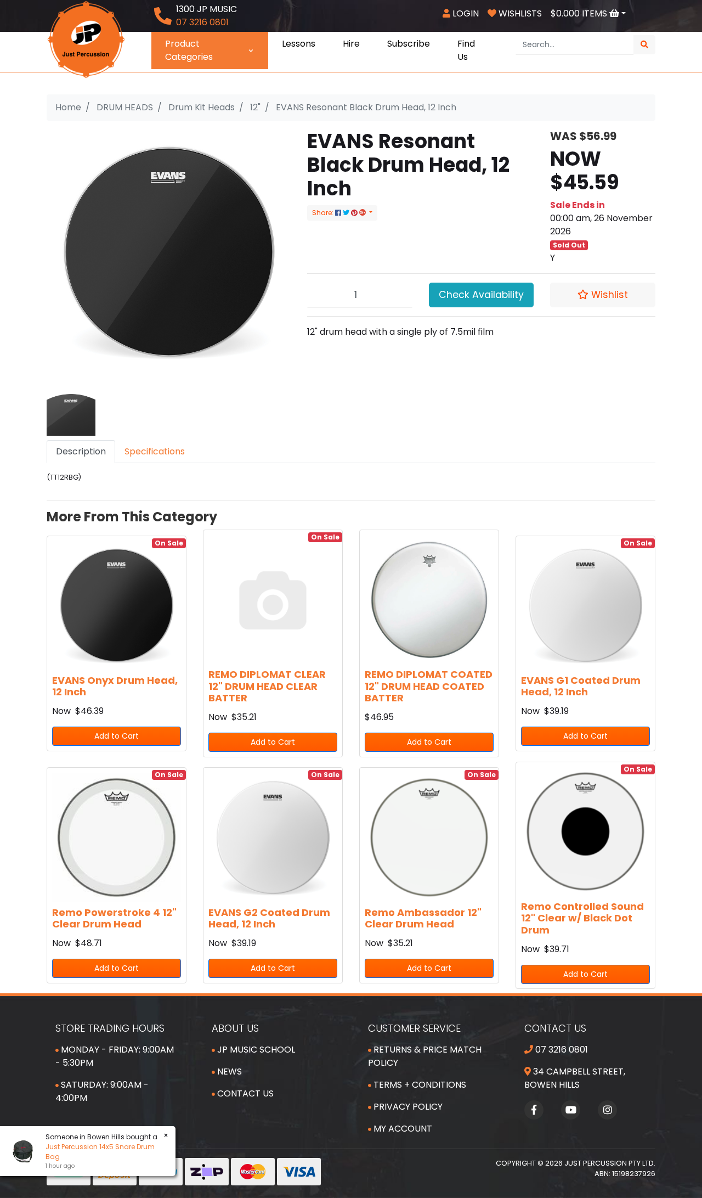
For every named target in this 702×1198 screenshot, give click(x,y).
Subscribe (408, 43)
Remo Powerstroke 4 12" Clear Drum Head (114, 918)
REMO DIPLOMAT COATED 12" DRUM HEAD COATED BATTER (428, 686)
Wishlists (519, 13)
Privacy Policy (407, 1106)
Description (81, 451)
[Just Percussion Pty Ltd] (86, 38)
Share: (323, 212)
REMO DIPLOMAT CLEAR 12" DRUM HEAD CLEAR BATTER (267, 686)
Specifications (154, 451)
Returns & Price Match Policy (425, 1056)
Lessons (298, 43)
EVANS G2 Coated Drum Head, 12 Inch (269, 918)
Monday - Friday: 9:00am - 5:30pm (114, 1056)
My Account (401, 1128)
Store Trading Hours (110, 1028)
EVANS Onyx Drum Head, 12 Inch (115, 686)
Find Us (466, 50)
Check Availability (481, 294)
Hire (351, 43)
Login (464, 13)
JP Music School (255, 1049)
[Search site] (644, 44)
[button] (602, 295)
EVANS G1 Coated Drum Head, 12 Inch (581, 686)
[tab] (81, 451)
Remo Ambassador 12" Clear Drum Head (423, 918)
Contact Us (244, 1093)
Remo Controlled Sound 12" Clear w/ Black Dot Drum (582, 918)
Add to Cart (116, 735)
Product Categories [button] (189, 50)
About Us (235, 1028)
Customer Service (414, 1028)
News (228, 1071)
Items (580, 13)
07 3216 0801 (560, 1049)
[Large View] (71, 410)
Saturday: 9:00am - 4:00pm (102, 1091)
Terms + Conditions (418, 1084)
